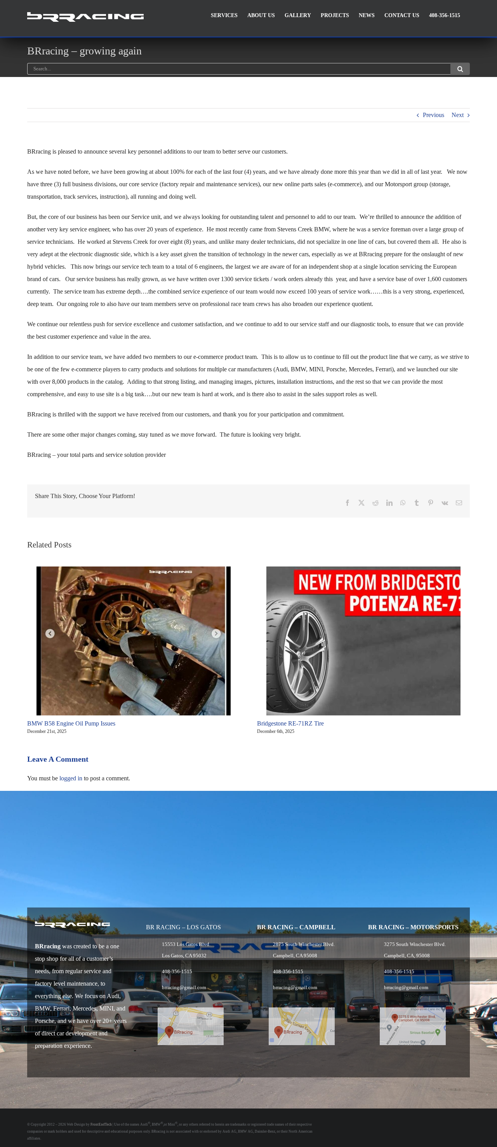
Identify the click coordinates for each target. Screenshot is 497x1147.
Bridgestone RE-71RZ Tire (290, 723)
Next (458, 115)
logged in (70, 778)
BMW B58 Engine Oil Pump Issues (71, 723)
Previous (433, 115)
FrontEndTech (101, 1124)
